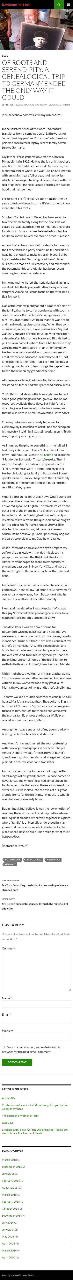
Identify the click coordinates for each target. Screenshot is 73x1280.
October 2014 (10, 1208)
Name (7, 998)
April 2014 (8, 1243)
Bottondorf (12, 859)
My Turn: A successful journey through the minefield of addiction (35, 904)
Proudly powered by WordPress (18, 1275)
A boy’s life (8, 1098)
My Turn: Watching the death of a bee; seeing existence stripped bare (35, 885)
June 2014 (8, 1229)
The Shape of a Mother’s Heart (20, 1115)
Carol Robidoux (36, 104)
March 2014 (9, 1250)
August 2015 (9, 1187)
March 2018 (9, 1159)
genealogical (34, 859)
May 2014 (8, 1236)
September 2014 (12, 1215)
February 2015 (11, 1201)
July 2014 (8, 1222)
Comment (8, 948)
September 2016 (12, 1166)
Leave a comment (59, 104)
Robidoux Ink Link (16, 5)
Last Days (7, 1122)
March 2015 (9, 1194)
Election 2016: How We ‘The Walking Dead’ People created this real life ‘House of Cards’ (35, 1131)
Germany (10, 864)
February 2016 (11, 1180)
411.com (45, 454)
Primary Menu (68, 4)
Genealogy (53, 859)
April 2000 (8, 1257)
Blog (5, 55)
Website (7, 1030)
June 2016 (8, 1173)
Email (6, 1014)
